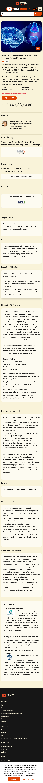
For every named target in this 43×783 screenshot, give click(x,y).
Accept (14, 779)
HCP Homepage (6, 746)
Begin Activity (9, 98)
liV (2, 735)
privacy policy (28, 775)
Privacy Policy (6, 760)
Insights (4, 733)
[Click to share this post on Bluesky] (22, 105)
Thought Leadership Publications (12, 713)
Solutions (4, 708)
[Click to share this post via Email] (30, 105)
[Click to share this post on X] (17, 105)
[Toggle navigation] (40, 9)
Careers (3, 719)
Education (4, 730)
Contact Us (5, 722)
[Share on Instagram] (26, 105)
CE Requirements (7, 710)
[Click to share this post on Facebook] (9, 105)
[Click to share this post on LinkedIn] (13, 105)
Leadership (5, 716)
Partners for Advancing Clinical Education (15, 738)
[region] (21, 772)
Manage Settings (28, 779)
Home (3, 705)
